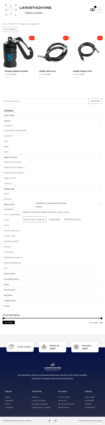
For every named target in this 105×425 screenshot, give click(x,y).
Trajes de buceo (10, 157)
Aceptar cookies (34, 219)
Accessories (9, 115)
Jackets (7, 194)
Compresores (10, 301)
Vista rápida (18, 66)
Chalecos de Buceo (12, 231)
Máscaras (8, 199)
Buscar (95, 101)
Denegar (54, 219)
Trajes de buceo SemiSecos (14, 167)
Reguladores (9, 204)
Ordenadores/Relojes (12, 263)
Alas (5, 268)
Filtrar (8, 322)
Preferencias (72, 219)
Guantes (7, 247)
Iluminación (9, 252)
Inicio (5, 24)
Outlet (7, 306)
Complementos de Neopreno (15, 130)
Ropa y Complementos (13, 215)
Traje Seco (8, 183)
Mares (6, 152)
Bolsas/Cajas (9, 290)
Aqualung (8, 136)
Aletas (6, 225)
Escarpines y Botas (11, 241)
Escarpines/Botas (11, 279)
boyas (6, 220)
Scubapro (8, 126)
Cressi (6, 146)
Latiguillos (8, 209)
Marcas (7, 121)
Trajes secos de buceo (13, 162)
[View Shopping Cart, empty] (92, 10)
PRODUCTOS (9, 189)
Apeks (6, 141)
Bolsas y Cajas (9, 236)
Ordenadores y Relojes (13, 257)
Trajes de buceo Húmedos (14, 173)
